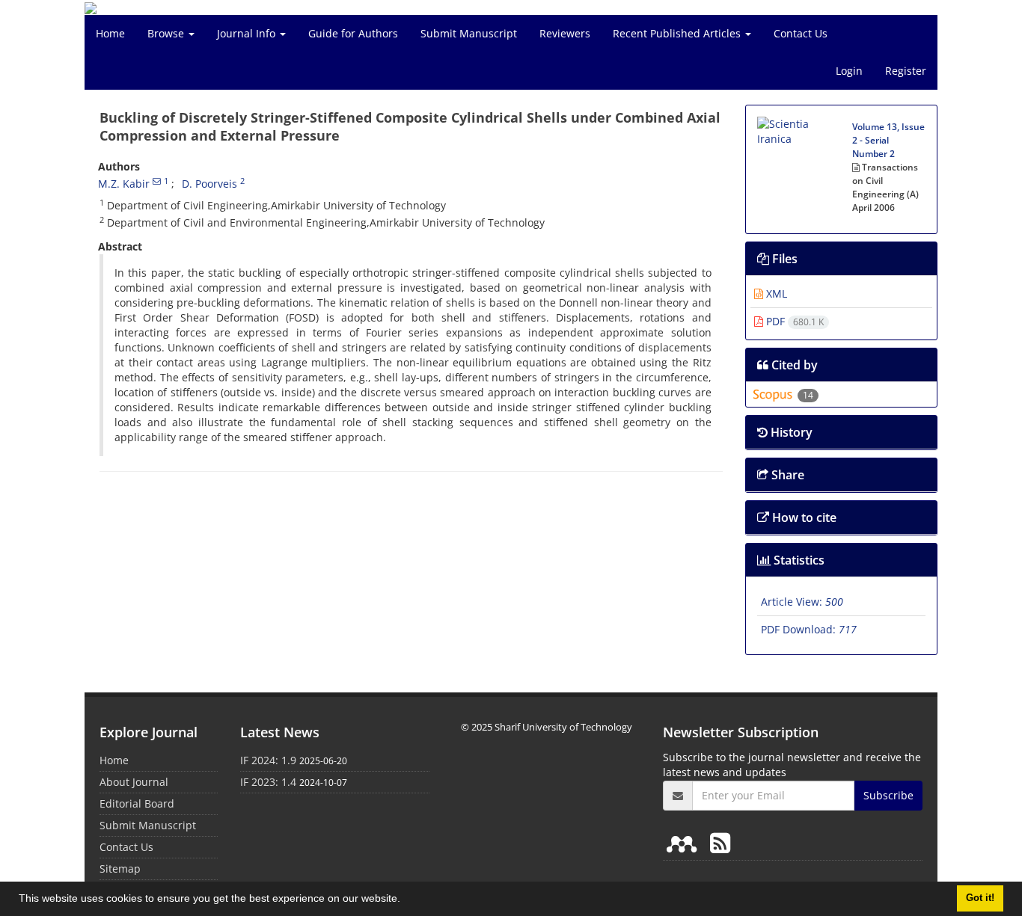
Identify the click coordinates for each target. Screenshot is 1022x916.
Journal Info (247, 33)
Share (786, 475)
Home (110, 33)
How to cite (802, 517)
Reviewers (564, 33)
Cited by (793, 365)
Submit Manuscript (468, 33)
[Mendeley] (684, 842)
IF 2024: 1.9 (268, 760)
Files (783, 258)
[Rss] (720, 842)
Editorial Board (137, 803)
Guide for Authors (353, 33)
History (790, 432)
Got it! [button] (980, 898)
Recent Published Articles (678, 33)
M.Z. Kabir (124, 183)
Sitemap (120, 868)
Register (905, 71)
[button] (405, 900)
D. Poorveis (209, 183)
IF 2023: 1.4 (268, 782)
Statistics (797, 560)
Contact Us (800, 33)
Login (849, 71)
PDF (793, 321)
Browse (167, 33)
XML (775, 293)
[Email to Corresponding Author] (157, 181)
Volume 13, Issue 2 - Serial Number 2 (888, 140)
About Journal (134, 782)
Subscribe (888, 795)
